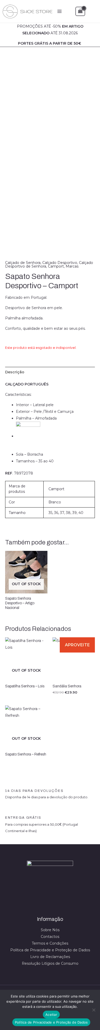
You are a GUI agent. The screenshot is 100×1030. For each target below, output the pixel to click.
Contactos (50, 936)
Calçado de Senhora (23, 262)
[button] (92, 11)
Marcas (72, 266)
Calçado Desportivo (59, 262)
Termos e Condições (50, 943)
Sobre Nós (50, 930)
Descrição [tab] (14, 372)
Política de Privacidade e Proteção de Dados (50, 950)
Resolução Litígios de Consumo (50, 963)
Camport (56, 266)
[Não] (93, 1009)
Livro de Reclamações (50, 956)
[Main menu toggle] (59, 11)
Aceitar (51, 1014)
